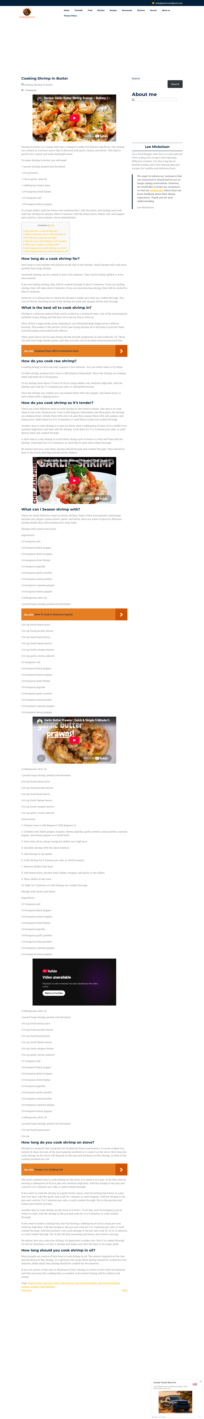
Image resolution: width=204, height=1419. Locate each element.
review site (156, 190)
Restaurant (127, 10)
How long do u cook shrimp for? (40, 230)
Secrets (153, 10)
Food (90, 10)
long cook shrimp (64, 1283)
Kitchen (101, 10)
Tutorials (78, 10)
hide (51, 225)
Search (136, 78)
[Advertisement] (102, 48)
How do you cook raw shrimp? (40, 237)
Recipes (113, 10)
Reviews (141, 10)
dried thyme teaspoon (40, 1283)
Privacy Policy (70, 15)
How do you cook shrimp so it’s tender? (45, 241)
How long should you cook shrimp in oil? (45, 251)
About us (166, 10)
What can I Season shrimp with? (41, 244)
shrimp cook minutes (42, 1286)
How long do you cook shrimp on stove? (45, 247)
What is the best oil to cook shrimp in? (44, 234)
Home (66, 10)
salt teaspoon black (86, 1283)
